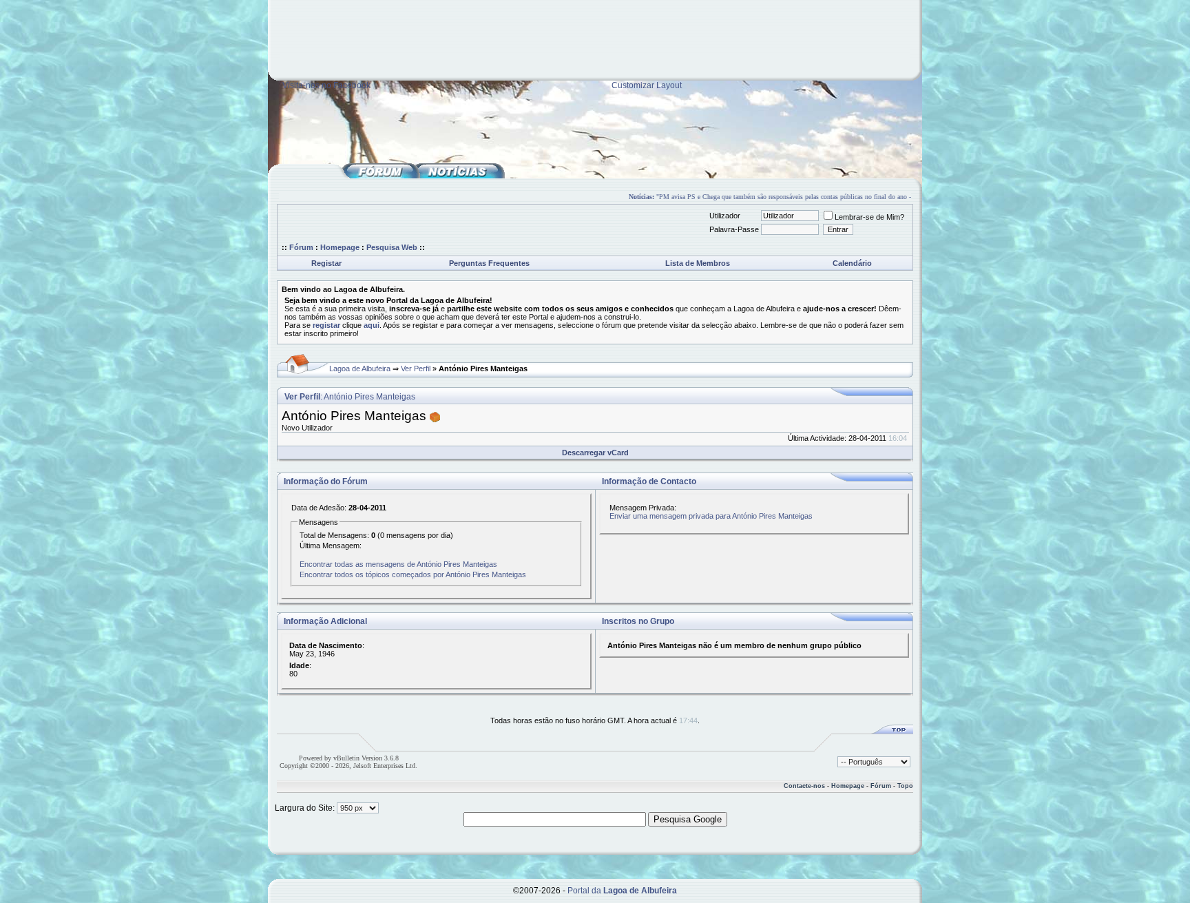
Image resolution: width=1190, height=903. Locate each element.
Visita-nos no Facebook (326, 85)
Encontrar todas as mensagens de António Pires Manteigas (398, 564)
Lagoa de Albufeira (359, 368)
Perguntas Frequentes (489, 263)
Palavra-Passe (734, 229)
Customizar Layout (647, 85)
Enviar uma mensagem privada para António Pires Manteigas (711, 516)
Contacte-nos (804, 785)
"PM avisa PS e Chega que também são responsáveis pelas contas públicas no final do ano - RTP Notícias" (795, 196)
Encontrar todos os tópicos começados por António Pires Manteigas (413, 574)
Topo (905, 785)
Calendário (852, 263)
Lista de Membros (697, 263)
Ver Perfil (415, 368)
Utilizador (724, 215)
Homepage (339, 247)
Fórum (301, 247)
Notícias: (632, 196)
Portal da (622, 890)
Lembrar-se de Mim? (869, 217)
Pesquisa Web (391, 247)
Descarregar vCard (595, 452)
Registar (326, 263)
